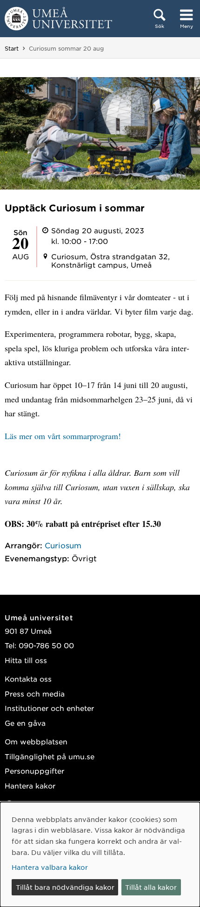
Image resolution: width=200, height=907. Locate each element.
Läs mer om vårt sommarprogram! (63, 435)
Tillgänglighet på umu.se (49, 756)
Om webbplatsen (36, 741)
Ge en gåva (25, 722)
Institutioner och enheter (49, 707)
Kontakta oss (28, 678)
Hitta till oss (26, 660)
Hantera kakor (30, 785)
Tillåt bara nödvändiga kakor (65, 887)
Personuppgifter (34, 770)
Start (12, 48)
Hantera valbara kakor (50, 867)
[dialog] (100, 854)
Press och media (35, 693)
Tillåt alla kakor (151, 887)
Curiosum (63, 545)
